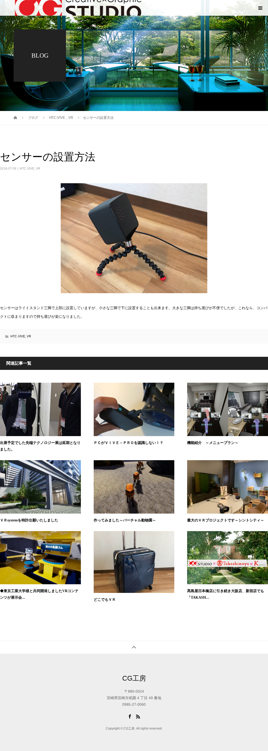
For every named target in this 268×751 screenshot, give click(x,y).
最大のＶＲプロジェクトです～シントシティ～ (225, 520)
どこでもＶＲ (105, 600)
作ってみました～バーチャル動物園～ (125, 520)
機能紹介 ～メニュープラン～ (212, 443)
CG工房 (134, 678)
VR (38, 168)
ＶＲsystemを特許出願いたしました (29, 520)
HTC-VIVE (27, 168)
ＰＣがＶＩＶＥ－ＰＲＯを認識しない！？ (128, 443)
